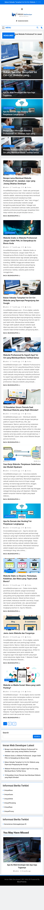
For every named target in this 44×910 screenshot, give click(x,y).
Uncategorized (9, 68)
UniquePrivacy (9, 811)
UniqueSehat (8, 799)
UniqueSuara (8, 794)
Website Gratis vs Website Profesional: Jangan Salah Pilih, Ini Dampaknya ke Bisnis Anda (20, 241)
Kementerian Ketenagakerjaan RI (15, 824)
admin (7, 187)
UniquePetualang (10, 803)
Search (6, 733)
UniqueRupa (8, 807)
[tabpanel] (22, 854)
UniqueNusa (8, 790)
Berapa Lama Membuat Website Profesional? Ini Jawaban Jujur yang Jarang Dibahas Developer (19, 133)
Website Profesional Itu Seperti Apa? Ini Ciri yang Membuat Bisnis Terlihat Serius (20, 2)
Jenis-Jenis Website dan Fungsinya (18, 633)
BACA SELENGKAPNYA (11, 216)
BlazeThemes (21, 882)
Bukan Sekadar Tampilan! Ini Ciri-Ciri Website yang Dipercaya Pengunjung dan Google (21, 300)
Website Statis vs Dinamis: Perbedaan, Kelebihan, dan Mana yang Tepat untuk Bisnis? (20, 579)
